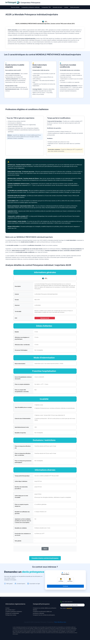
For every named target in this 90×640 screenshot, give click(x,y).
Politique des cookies (10, 615)
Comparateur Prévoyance (30, 3)
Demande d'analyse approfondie (69, 605)
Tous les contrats (15, 7)
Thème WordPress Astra (60, 622)
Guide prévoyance (74, 7)
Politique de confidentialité (12, 613)
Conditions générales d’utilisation (13, 611)
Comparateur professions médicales (30, 7)
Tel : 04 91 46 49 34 (67, 601)
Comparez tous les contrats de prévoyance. (44, 615)
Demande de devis (57, 7)
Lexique (66, 7)
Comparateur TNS (46, 7)
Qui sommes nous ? (10, 609)
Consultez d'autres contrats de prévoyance (45, 558)
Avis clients (63, 608)
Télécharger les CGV (44, 318)
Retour (45, 548)
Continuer (65, 586)
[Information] (53, 326)
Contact (7, 608)
